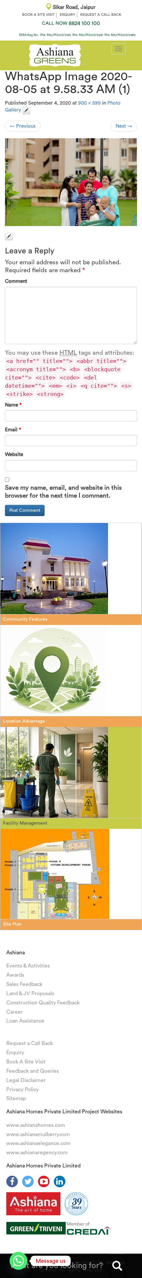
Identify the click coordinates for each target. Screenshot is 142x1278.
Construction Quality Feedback (43, 1002)
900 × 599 (89, 103)
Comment (16, 281)
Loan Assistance (25, 1021)
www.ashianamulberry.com (38, 1134)
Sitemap (16, 1098)
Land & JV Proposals (30, 993)
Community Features (25, 619)
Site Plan (12, 924)
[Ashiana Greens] (55, 54)
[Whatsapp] (18, 1261)
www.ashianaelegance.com (38, 1143)
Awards (15, 975)
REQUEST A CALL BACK (100, 14)
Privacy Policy (22, 1089)
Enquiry (15, 1052)
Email (13, 429)
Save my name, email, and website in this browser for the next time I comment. (63, 492)
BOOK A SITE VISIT (38, 14)
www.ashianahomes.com (35, 1125)
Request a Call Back (29, 1043)
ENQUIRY (67, 14)
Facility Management (25, 823)
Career (14, 1012)
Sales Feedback (24, 984)
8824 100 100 (71, 23)
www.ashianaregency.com (37, 1152)
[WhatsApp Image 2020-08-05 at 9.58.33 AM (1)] (71, 182)
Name (13, 405)
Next (124, 126)
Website (14, 454)
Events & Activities (28, 965)
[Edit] (26, 110)
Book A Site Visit (26, 1062)
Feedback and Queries (32, 1071)
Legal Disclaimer (26, 1080)
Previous (23, 126)
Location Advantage (24, 721)
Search (117, 1266)
